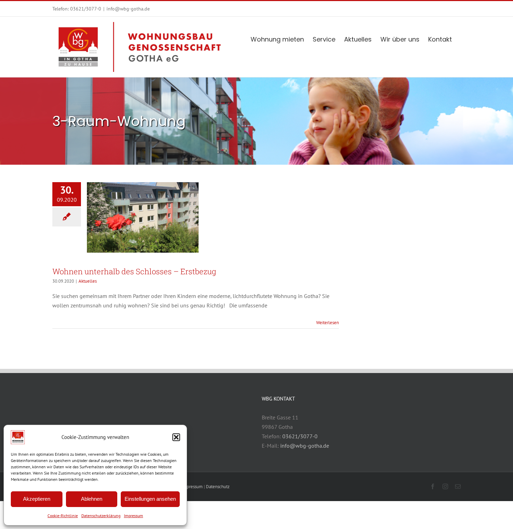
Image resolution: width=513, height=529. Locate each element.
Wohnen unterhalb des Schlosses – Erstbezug (134, 271)
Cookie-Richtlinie (62, 515)
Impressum (133, 515)
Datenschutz (218, 487)
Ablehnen (91, 499)
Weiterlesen (327, 323)
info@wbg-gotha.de (128, 9)
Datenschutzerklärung (100, 515)
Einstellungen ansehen (150, 499)
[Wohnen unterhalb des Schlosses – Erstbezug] (143, 217)
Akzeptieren (36, 499)
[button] (176, 437)
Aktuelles (88, 281)
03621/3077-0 (85, 9)
